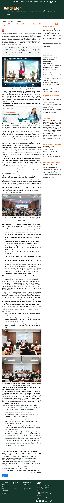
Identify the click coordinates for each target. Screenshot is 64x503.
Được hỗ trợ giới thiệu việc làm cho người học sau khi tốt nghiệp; (22, 419)
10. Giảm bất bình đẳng (48, 72)
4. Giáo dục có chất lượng (49, 59)
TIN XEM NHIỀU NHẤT (49, 27)
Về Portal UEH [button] (9, 11)
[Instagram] (49, 501)
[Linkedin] (46, 501)
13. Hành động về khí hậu (48, 80)
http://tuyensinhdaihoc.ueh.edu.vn (11, 455)
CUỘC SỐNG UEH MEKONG (51, 96)
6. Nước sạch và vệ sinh (48, 63)
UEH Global (15, 486)
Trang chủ (15, 1)
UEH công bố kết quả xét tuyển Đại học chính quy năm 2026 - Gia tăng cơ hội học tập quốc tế (52, 153)
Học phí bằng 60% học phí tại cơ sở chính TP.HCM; (18, 412)
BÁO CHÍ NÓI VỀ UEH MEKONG (52, 144)
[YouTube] (40, 501)
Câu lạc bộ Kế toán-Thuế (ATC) (13, 435)
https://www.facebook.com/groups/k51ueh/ (14, 468)
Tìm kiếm (58, 1)
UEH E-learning (27, 482)
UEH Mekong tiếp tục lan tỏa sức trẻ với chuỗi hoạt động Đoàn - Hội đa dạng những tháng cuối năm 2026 (52, 111)
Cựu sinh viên (29, 1)
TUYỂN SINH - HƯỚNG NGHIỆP (52, 162)
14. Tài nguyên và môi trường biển (50, 82)
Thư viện (46, 1)
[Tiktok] (51, 501)
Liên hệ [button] (8, 14)
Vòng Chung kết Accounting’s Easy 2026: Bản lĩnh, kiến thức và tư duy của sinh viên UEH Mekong (52, 106)
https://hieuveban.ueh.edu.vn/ (28, 458)
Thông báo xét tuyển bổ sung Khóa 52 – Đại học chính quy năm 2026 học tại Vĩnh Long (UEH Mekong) (52, 176)
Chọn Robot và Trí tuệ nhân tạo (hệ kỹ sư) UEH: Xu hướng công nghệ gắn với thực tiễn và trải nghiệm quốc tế (52, 171)
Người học (21, 1)
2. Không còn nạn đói (48, 55)
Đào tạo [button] (52, 11)
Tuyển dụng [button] (45, 11)
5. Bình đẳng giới (47, 61)
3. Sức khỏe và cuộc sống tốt (50, 57)
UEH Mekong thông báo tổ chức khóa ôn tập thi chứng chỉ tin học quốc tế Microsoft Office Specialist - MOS (52, 166)
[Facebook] (37, 501)
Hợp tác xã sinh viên (30, 438)
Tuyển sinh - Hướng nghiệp (15, 21)
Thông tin (15, 488)
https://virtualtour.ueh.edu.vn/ (27, 461)
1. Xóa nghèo (46, 53)
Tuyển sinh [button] (38, 11)
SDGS (44, 51)
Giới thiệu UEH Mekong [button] (21, 11)
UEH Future (4, 484)
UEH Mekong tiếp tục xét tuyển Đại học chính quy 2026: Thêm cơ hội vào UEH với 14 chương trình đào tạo (52, 148)
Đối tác (36, 1)
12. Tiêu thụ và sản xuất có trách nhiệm (52, 78)
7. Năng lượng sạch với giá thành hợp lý (52, 65)
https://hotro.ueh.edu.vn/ (23, 460)
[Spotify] (43, 501)
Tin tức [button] (31, 11)
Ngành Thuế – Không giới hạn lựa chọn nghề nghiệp (16, 47)
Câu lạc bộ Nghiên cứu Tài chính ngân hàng (20, 309)
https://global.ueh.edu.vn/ (9, 465)
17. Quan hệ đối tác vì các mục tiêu (51, 91)
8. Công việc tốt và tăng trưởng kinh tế (52, 67)
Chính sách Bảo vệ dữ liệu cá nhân (5, 492)
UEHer (40, 1)
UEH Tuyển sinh (5, 482)
